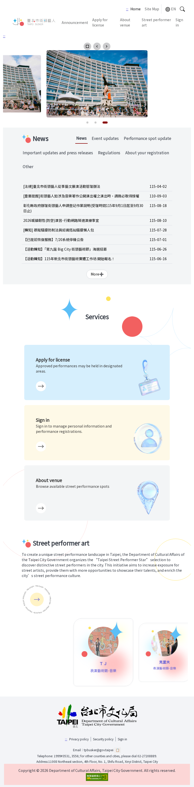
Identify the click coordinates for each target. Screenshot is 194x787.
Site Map (152, 8)
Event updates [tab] (105, 138)
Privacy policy (79, 739)
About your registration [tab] (147, 153)
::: (127, 8)
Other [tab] (28, 166)
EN (173, 8)
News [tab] (81, 138)
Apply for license (100, 22)
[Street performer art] (37, 599)
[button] (87, 46)
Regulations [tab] (109, 153)
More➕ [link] (97, 274)
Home (135, 8)
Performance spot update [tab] (147, 138)
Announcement (75, 22)
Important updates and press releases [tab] (58, 153)
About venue (125, 22)
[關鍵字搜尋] (182, 9)
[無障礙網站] (97, 777)
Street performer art (156, 22)
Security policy (103, 739)
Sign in (179, 22)
